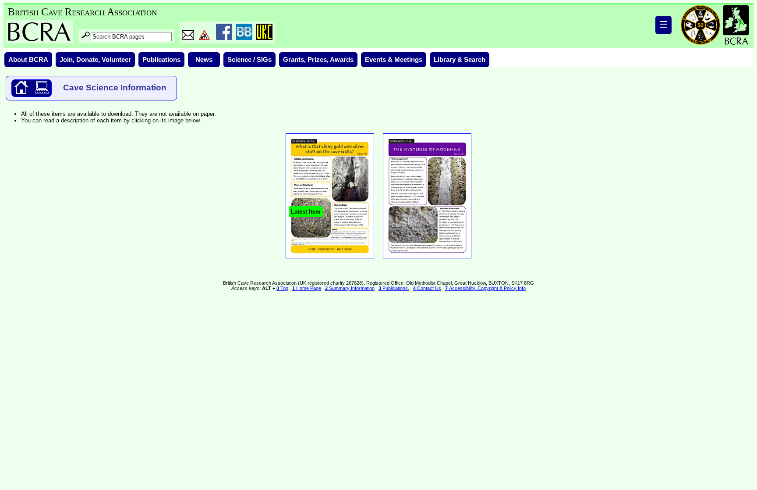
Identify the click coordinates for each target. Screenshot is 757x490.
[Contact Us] (188, 38)
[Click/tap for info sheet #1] (427, 260)
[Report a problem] (204, 38)
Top (282, 288)
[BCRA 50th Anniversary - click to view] (700, 25)
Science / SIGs (249, 59)
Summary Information (350, 288)
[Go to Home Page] (736, 25)
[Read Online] (41, 93)
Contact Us (427, 288)
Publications (161, 59)
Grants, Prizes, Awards (318, 59)
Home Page (306, 288)
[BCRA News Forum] (244, 38)
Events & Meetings (393, 59)
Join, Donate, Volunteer (95, 59)
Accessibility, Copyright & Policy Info (485, 288)
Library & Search (459, 59)
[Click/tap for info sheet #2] (330, 260)
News (204, 59)
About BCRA (28, 59)
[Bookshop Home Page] (21, 93)
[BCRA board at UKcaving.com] (264, 38)
